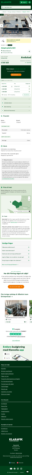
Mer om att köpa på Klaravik (9, 264)
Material (22, 472)
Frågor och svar (5, 376)
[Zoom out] (29, 200)
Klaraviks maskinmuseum (7, 419)
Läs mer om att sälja (15, 286)
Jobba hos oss (4, 431)
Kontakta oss (4, 428)
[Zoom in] (29, 197)
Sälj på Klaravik (15, 74)
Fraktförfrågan (4, 386)
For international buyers (7, 381)
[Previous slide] (1, 25)
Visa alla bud (26, 94)
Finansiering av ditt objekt (7, 384)
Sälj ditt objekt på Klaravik (7, 373)
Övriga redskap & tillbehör (14, 11)
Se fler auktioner (11, 41)
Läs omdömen (16, 340)
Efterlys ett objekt (5, 394)
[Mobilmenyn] (29, 2)
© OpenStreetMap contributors (21, 211)
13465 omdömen (21, 336)
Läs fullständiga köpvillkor (8, 178)
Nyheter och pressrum (6, 433)
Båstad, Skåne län (6, 50)
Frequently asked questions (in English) (10, 378)
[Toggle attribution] (29, 211)
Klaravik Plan (4, 406)
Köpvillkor (3, 368)
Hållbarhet (3, 416)
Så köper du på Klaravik (6, 371)
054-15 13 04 (19, 453)
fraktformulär (14, 222)
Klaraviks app (4, 389)
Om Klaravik (4, 403)
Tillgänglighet (4, 408)
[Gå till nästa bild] (29, 307)
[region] (16, 204)
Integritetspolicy (5, 411)
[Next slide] (30, 25)
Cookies (3, 413)
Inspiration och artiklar (6, 391)
